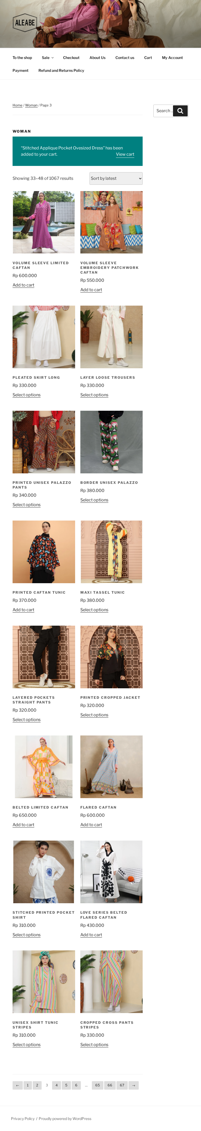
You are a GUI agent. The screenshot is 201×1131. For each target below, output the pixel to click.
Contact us (124, 57)
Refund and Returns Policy (61, 70)
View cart (125, 154)
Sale (45, 57)
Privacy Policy (23, 1118)
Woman (31, 105)
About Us (97, 57)
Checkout (71, 57)
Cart (148, 57)
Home (18, 105)
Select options (27, 394)
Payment (21, 70)
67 (122, 1085)
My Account (172, 57)
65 (97, 1085)
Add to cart (23, 285)
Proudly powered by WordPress (65, 1118)
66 (110, 1085)
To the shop (22, 57)
